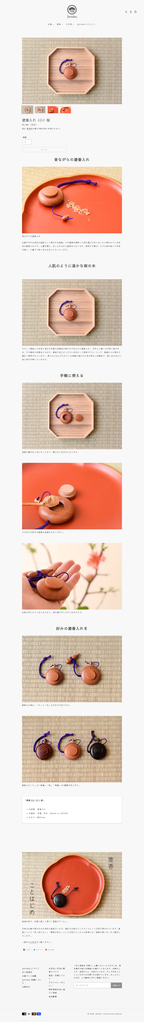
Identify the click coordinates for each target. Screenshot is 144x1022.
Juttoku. (99, 1014)
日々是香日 (27, 972)
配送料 (30, 128)
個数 (25, 137)
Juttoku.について (30, 968)
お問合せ (26, 987)
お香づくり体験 (29, 976)
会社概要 (53, 996)
